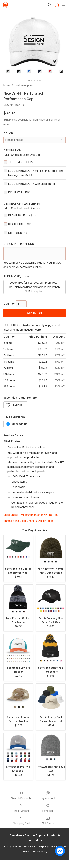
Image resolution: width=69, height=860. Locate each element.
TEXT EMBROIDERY (21, 162)
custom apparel (24, 85)
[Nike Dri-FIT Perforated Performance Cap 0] (34, 47)
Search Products (21, 798)
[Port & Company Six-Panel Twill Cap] (50, 599)
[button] (6, 5)
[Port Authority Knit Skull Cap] (50, 747)
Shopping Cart (21, 823)
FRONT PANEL (22, 215)
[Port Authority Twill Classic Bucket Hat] (50, 698)
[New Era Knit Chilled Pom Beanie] (18, 599)
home (6, 85)
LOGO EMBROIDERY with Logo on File (32, 184)
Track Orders (21, 810)
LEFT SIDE (19, 232)
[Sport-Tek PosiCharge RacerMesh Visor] (18, 549)
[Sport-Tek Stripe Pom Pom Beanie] (50, 649)
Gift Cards (48, 823)
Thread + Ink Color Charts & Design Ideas (28, 520)
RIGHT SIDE (20, 224)
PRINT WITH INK (19, 192)
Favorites (48, 810)
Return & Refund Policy (34, 851)
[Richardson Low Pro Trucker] (18, 649)
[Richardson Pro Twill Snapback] (18, 747)
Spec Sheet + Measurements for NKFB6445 (30, 514)
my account (48, 798)
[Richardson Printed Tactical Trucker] (18, 698)
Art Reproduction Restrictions (19, 846)
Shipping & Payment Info (52, 846)
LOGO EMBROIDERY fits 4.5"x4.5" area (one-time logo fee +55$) (36, 173)
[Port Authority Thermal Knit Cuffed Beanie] (50, 549)
